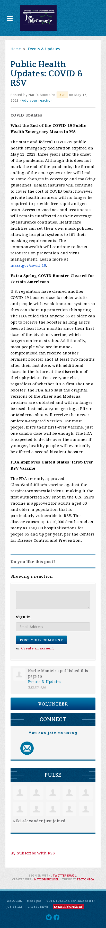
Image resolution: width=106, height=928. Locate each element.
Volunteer (53, 704)
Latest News (38, 906)
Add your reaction (37, 100)
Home (16, 49)
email (71, 875)
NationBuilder (46, 879)
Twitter (59, 875)
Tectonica (85, 879)
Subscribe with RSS (36, 853)
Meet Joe (34, 901)
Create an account (37, 648)
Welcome (14, 901)
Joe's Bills (15, 906)
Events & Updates (44, 49)
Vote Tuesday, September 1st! (70, 901)
